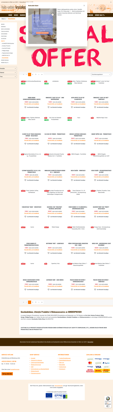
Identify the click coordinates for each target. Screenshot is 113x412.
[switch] (107, 406)
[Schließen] (84, 5)
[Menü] (110, 397)
